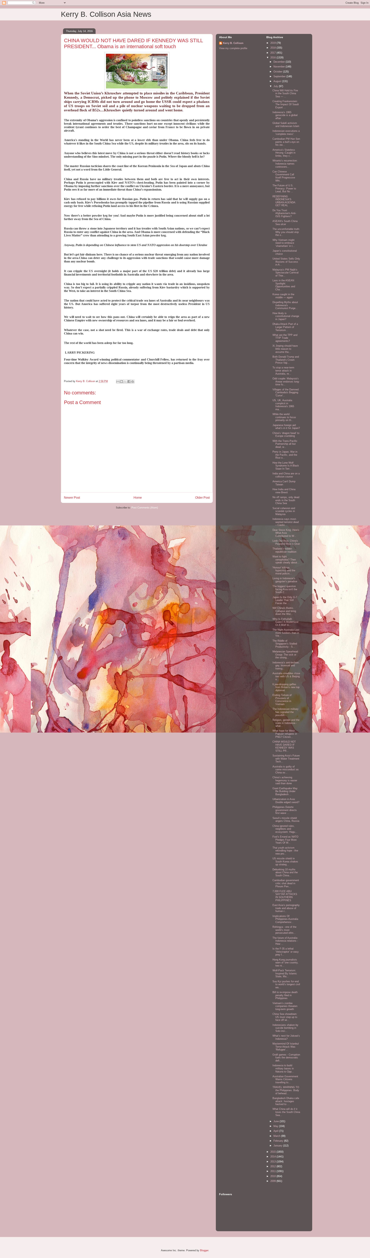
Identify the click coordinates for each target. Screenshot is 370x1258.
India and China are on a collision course (286, 475)
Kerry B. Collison (233, 43)
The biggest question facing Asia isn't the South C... (284, 589)
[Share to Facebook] (129, 381)
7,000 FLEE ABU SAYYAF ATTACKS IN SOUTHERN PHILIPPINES (284, 896)
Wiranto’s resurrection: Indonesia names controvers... (285, 163)
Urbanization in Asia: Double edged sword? (285, 801)
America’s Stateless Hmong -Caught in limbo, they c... (283, 152)
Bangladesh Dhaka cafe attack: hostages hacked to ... (285, 1101)
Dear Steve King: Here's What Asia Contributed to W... (285, 533)
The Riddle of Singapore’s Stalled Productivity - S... (284, 643)
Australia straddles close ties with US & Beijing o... (286, 676)
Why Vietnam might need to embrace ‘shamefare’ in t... (283, 243)
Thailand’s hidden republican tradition (284, 550)
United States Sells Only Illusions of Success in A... (286, 261)
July (276, 86)
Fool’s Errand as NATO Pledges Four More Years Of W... (285, 839)
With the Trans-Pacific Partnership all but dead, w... (284, 444)
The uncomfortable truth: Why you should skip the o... (286, 232)
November (279, 66)
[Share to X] (125, 381)
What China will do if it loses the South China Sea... (286, 1112)
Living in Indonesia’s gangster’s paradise (284, 580)
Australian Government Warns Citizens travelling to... (285, 1079)
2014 (273, 1156)
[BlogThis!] (122, 381)
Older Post (202, 497)
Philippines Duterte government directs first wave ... (284, 810)
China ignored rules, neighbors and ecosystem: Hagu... (284, 828)
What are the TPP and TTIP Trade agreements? (284, 338)
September (279, 76)
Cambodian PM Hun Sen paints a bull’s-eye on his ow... (286, 141)
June (276, 1121)
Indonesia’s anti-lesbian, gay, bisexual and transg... (285, 665)
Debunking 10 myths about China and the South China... (285, 872)
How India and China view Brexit (283, 491)
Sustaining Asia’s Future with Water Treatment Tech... (286, 758)
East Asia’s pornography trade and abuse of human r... (286, 908)
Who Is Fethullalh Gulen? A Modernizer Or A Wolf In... (285, 622)
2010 (273, 1176)
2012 (273, 1166)
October (278, 71)
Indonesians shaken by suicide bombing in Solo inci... (285, 1028)
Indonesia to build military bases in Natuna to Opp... (283, 1068)
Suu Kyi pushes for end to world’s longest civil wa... (286, 984)
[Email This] (118, 381)
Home (138, 497)
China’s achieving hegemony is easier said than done (284, 780)
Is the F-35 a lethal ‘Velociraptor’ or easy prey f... (285, 951)
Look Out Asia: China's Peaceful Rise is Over (286, 542)
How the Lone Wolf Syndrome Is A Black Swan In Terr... (285, 465)
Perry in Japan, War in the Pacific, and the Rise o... (284, 454)
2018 (273, 47)
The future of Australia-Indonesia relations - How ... (285, 940)
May (276, 1126)
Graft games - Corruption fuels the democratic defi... (286, 1057)
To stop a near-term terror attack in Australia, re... (283, 370)
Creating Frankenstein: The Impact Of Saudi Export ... (285, 104)
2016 (273, 57)
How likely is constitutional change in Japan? (285, 316)
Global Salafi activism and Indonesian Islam (285, 125)
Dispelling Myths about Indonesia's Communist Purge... (285, 305)
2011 (273, 1171)
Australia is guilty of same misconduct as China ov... (285, 769)
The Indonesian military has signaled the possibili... (285, 712)
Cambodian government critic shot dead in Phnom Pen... (285, 883)
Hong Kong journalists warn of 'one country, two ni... (285, 962)
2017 (273, 52)
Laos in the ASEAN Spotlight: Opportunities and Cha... (283, 285)
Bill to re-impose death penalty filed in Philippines (285, 995)
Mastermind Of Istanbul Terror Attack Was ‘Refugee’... (285, 1046)
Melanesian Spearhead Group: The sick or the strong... (285, 654)
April (276, 1130)
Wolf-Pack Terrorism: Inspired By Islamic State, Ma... (284, 973)
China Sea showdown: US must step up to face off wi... (284, 1017)
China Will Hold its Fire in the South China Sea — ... (285, 93)
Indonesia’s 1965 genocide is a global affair (285, 115)
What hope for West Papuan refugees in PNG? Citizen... (284, 733)
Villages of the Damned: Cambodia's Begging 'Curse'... (285, 392)
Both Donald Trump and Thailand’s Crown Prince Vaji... (285, 359)
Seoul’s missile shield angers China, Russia (285, 820)
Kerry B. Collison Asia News (106, 14)
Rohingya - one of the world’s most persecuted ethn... (284, 929)
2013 (273, 1161)
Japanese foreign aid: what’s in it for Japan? (286, 427)
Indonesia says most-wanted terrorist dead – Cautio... (285, 522)
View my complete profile (233, 48)
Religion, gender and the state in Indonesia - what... (285, 722)
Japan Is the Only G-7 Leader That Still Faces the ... (284, 600)
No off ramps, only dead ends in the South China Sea (285, 500)
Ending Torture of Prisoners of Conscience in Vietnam (282, 700)
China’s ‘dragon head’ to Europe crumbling (285, 435)
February (278, 1140)
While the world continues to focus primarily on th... (284, 417)
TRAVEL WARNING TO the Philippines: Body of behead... (285, 1090)
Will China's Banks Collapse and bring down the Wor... (284, 611)
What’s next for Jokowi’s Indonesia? (286, 1037)
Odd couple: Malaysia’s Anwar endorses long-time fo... (285, 381)
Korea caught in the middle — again (283, 296)
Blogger (204, 1250)
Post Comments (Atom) (144, 507)
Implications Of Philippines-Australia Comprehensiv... (285, 919)
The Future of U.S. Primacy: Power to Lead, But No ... (284, 188)
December (279, 61)
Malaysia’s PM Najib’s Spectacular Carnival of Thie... (285, 272)
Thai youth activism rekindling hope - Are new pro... (285, 850)
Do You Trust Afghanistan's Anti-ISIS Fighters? (284, 213)
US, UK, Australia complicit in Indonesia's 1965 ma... (283, 405)
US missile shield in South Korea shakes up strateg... (285, 861)
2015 (273, 1151)
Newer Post (72, 497)
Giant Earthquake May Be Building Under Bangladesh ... (285, 791)
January (278, 1145)
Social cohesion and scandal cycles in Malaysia (283, 511)
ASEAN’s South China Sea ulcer (285, 223)
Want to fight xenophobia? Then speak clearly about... (285, 559)
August (277, 81)
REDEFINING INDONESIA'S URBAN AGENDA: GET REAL (284, 201)
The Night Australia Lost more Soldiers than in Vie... (285, 632)
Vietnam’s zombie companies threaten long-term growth (284, 1006)
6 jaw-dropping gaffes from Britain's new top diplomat (285, 687)
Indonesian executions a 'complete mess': (286, 132)
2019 (273, 42)
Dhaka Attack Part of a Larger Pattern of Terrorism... (285, 327)
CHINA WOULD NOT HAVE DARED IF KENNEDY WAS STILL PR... (284, 746)
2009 (273, 1181)
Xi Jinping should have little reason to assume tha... (285, 348)
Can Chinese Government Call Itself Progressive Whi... (283, 176)
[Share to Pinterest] (133, 381)
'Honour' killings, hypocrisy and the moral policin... (283, 570)
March (277, 1135)
